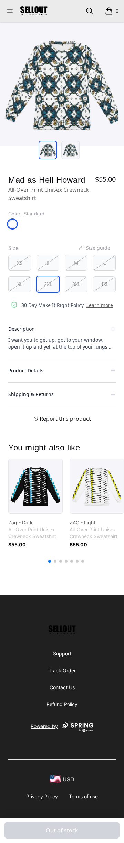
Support (62, 654)
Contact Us (62, 687)
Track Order (62, 670)
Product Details (25, 370)
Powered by (44, 726)
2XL (48, 284)
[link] (35, 486)
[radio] (19, 263)
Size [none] (13, 248)
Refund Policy (62, 704)
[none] (94, 248)
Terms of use (83, 796)
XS (19, 262)
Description (21, 329)
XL (19, 284)
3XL (76, 284)
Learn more (99, 305)
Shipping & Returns (31, 394)
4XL (104, 284)
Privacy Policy (42, 796)
